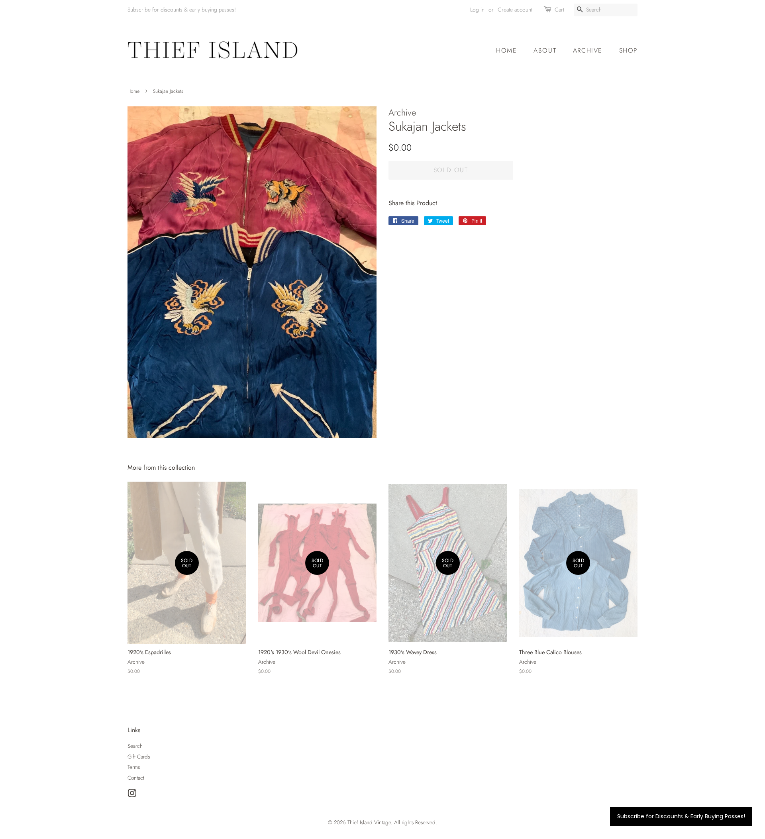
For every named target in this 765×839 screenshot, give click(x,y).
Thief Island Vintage (369, 822)
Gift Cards (139, 757)
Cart (559, 10)
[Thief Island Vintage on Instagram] (132, 795)
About (545, 50)
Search (135, 746)
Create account (515, 10)
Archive (587, 50)
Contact (136, 778)
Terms (134, 767)
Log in (477, 10)
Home (506, 50)
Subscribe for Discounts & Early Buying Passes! (681, 816)
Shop (628, 50)
